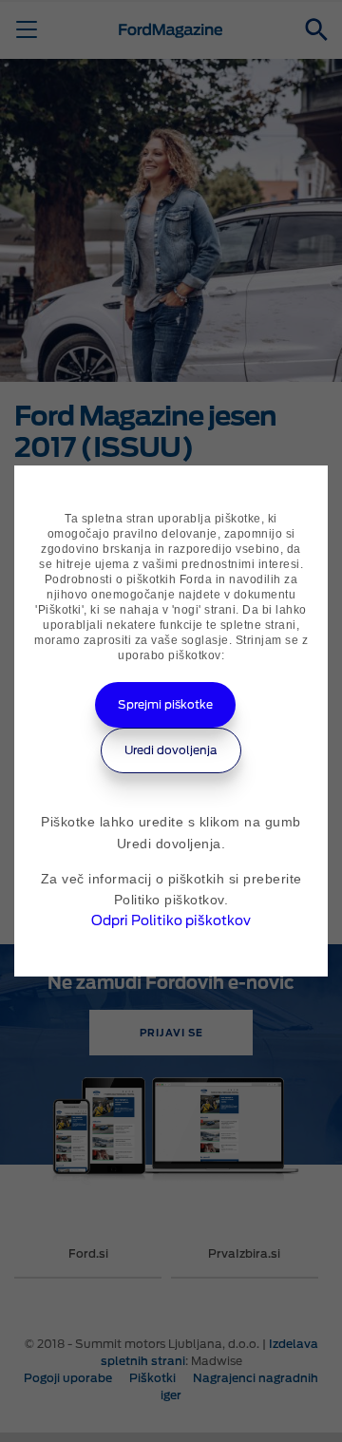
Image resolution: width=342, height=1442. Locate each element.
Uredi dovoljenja (171, 750)
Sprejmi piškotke (165, 704)
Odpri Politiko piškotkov (171, 920)
